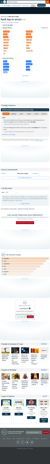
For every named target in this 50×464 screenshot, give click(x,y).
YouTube (27, 442)
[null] (29, 308)
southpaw (24, 308)
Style (2, 192)
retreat (36, 114)
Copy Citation (25, 203)
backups (35, 173)
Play (6, 414)
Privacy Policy (36, 438)
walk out (44, 114)
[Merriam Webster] (25, 303)
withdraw (13, 114)
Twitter (23, 442)
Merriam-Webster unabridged (25, 222)
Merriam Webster (4, 432)
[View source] (28, 124)
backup (3, 173)
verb (23, 20)
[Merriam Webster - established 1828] (4, 1)
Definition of (9, 22)
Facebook (18, 442)
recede (29, 114)
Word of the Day (25, 305)
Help (4, 438)
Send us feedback (39, 140)
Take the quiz (43, 420)
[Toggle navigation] (1, 2)
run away (6, 113)
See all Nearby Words (24, 178)
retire (21, 114)
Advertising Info (21, 438)
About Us (9, 438)
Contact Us (28, 438)
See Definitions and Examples (24, 311)
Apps (14, 438)
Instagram (32, 442)
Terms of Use (44, 438)
